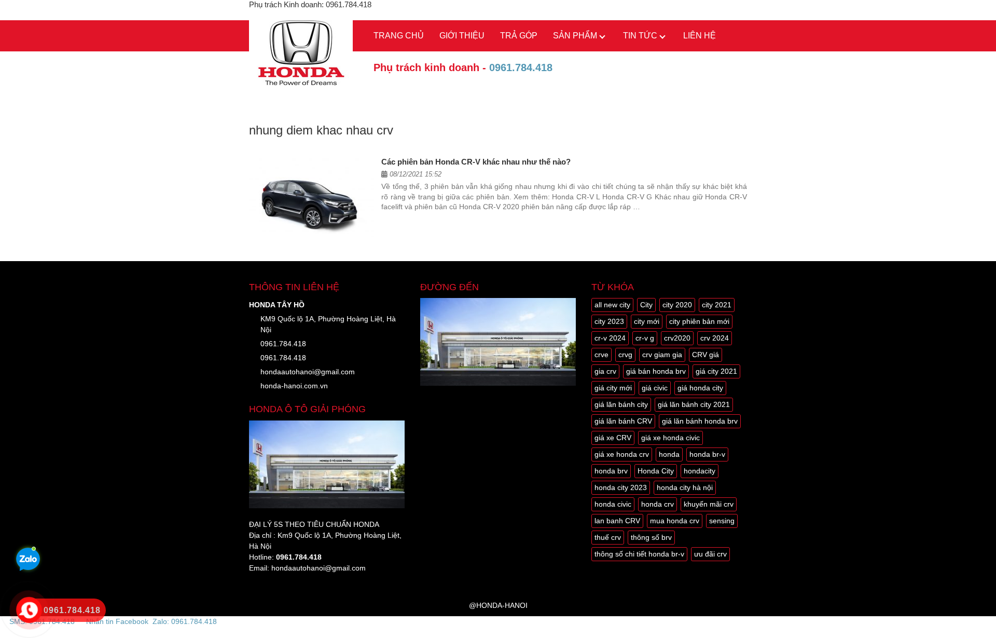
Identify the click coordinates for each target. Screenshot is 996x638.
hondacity (699, 471)
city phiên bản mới (699, 321)
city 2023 (609, 321)
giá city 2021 (716, 371)
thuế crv (607, 537)
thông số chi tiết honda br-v (639, 554)
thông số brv (651, 537)
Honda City (656, 471)
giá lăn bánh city (621, 404)
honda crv (657, 504)
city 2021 (716, 305)
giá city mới (613, 388)
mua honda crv (674, 521)
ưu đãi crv (710, 554)
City (646, 305)
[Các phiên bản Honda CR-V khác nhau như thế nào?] (311, 198)
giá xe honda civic (670, 437)
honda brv (611, 471)
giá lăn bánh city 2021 (694, 404)
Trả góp (518, 35)
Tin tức (640, 35)
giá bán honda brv (656, 371)
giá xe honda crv (621, 454)
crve (601, 354)
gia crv (605, 371)
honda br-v (707, 454)
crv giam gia (662, 354)
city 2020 (677, 305)
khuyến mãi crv (709, 504)
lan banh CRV (617, 521)
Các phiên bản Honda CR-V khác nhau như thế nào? (476, 161)
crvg (625, 354)
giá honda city (700, 388)
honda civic (612, 504)
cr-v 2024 (610, 338)
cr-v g (644, 338)
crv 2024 (714, 338)
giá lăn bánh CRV (623, 421)
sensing (722, 521)
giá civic (655, 388)
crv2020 (677, 338)
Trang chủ (399, 35)
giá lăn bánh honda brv (700, 421)
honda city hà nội (685, 487)
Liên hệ (699, 35)
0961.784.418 (520, 67)
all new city (612, 305)
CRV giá (705, 354)
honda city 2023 (620, 487)
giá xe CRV (612, 437)
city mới (646, 321)
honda (669, 454)
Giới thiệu (462, 35)
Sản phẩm (575, 35)
